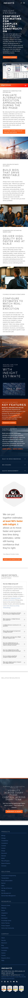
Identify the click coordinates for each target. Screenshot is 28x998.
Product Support (5, 925)
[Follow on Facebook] (2, 981)
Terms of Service (11, 977)
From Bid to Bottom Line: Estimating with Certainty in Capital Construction (13, 698)
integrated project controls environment (12, 599)
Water (2, 885)
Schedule (3, 866)
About (3, 938)
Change (3, 838)
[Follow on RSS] (17, 981)
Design (3, 851)
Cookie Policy (18, 977)
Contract (3, 845)
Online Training (5, 923)
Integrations (4, 913)
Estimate (3, 856)
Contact (3, 955)
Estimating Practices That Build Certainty (12, 762)
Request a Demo (9, 422)
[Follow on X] (11, 981)
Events (3, 910)
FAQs (2, 960)
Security (3, 940)
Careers (3, 953)
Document (4, 853)
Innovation (4, 950)
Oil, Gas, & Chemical (6, 888)
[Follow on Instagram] (5, 981)
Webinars (3, 908)
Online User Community (7, 928)
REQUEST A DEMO (10, 57)
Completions (4, 840)
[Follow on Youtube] (14, 981)
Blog (2, 945)
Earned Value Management (8, 896)
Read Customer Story (12, 559)
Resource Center (5, 905)
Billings (3, 835)
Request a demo (14, 811)
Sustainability (4, 948)
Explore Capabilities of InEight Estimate (13, 131)
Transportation (5, 878)
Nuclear (3, 883)
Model (3, 858)
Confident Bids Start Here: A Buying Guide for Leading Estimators (13, 730)
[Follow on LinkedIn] (8, 981)
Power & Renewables (6, 880)
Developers (4, 918)
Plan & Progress (5, 861)
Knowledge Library (6, 920)
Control (3, 848)
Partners (3, 915)
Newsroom (4, 943)
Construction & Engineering (8, 875)
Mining (3, 890)
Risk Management (6, 893)
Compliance (4, 843)
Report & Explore (5, 863)
